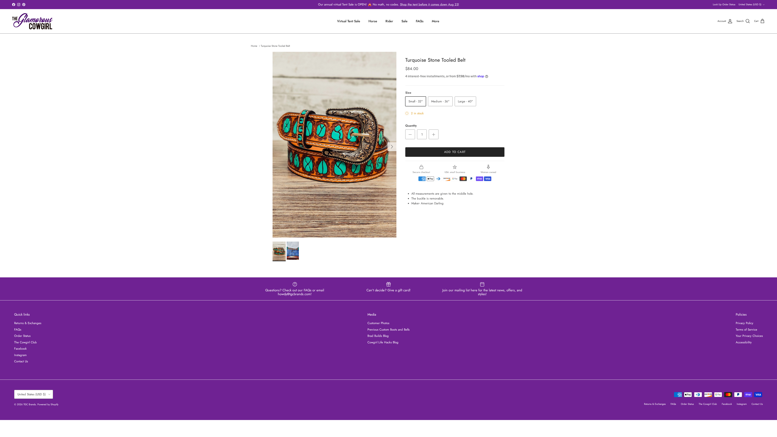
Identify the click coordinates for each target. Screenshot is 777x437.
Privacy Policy (744, 323)
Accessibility (744, 342)
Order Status (22, 336)
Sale (404, 21)
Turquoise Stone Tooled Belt (275, 46)
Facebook (20, 348)
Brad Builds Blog (378, 336)
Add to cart (455, 152)
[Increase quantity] (433, 134)
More (435, 21)
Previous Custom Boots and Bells (388, 329)
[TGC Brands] (32, 21)
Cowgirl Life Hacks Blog (382, 342)
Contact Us (21, 361)
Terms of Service (746, 329)
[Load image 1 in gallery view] (334, 145)
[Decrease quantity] (410, 134)
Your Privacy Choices (749, 336)
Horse (372, 21)
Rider (389, 21)
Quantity (411, 126)
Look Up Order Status (724, 4)
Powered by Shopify (47, 404)
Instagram (20, 355)
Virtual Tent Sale (348, 21)
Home (254, 46)
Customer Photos (378, 323)
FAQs (420, 21)
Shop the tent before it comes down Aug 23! (429, 4)
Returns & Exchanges (27, 323)
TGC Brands (29, 404)
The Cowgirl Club (25, 342)
